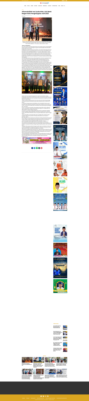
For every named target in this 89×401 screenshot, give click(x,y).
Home (23, 9)
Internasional (54, 5)
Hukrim (32, 5)
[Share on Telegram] (39, 148)
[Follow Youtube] (66, 0)
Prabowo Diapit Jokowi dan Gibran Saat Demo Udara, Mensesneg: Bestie (57, 349)
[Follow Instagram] (65, 0)
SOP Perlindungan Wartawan (50, 398)
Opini (59, 5)
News (25, 5)
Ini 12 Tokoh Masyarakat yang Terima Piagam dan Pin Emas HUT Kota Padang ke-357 (57, 338)
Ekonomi (35, 5)
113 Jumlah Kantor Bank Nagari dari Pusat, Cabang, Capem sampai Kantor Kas (57, 344)
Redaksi (23, 398)
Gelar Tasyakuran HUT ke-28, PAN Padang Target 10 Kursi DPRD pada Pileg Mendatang (61, 376)
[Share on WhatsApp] (37, 148)
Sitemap (27, 398)
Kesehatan (40, 5)
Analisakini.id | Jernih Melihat (44, 399)
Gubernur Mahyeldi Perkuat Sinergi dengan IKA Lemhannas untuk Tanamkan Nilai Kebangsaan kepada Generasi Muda (38, 377)
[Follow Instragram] (46, 396)
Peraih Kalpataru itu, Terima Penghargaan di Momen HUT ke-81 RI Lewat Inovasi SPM (57, 333)
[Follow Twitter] (63, 0)
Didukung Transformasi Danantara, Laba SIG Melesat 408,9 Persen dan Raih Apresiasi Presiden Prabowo (38, 365)
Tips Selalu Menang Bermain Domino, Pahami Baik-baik (57, 326)
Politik (28, 5)
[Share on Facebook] (32, 148)
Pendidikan (45, 5)
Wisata (62, 5)
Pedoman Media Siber (40, 398)
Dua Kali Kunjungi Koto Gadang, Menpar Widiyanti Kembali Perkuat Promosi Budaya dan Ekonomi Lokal (50, 365)
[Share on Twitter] (34, 148)
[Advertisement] (60, 23)
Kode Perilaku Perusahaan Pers (62, 398)
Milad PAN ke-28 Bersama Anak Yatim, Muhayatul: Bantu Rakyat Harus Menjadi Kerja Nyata (50, 376)
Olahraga (49, 5)
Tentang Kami (33, 398)
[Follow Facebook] (62, 0)
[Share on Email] (41, 148)
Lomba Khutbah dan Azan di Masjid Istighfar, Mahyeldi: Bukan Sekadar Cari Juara (61, 364)
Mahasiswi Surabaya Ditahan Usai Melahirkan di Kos (27, 364)
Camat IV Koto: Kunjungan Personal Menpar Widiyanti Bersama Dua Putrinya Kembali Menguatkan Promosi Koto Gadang (27, 377)
